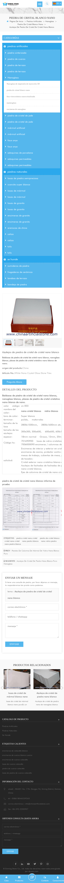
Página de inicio (16, 21)
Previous (2, 688)
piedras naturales (17, 171)
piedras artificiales (34, 21)
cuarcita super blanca (19, 184)
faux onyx (13, 140)
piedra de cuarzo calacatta (13, 768)
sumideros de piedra (18, 265)
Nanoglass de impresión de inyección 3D (23, 84)
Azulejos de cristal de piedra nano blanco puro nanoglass (47, 695)
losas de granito (16, 203)
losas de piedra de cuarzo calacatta (17, 773)
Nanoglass (49, 21)
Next (62, 688)
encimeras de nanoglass (16, 109)
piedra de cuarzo (16, 59)
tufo (10, 246)
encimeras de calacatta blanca (15, 751)
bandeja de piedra (17, 284)
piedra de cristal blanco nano (30, 24)
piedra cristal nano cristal (26, 538)
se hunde (12, 259)
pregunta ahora (14, 382)
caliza (11, 234)
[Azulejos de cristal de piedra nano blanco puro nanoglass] (46, 679)
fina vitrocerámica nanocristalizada (21, 96)
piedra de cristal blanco (49, 538)
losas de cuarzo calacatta (12, 764)
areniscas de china (17, 228)
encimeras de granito (19, 215)
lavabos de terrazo (17, 278)
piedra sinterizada (17, 52)
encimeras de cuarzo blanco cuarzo (17, 755)
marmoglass (11, 103)
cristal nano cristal (12, 541)
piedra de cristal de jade (20, 115)
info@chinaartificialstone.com (37, 804)
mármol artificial (16, 128)
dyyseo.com (33, 871)
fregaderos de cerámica (20, 272)
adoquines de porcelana (20, 152)
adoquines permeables (19, 159)
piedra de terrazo (17, 65)
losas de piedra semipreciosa (23, 178)
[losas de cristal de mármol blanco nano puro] (17, 679)
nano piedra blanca (30, 541)
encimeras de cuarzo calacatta (15, 759)
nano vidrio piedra (48, 541)
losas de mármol (16, 190)
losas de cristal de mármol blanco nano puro (17, 695)
